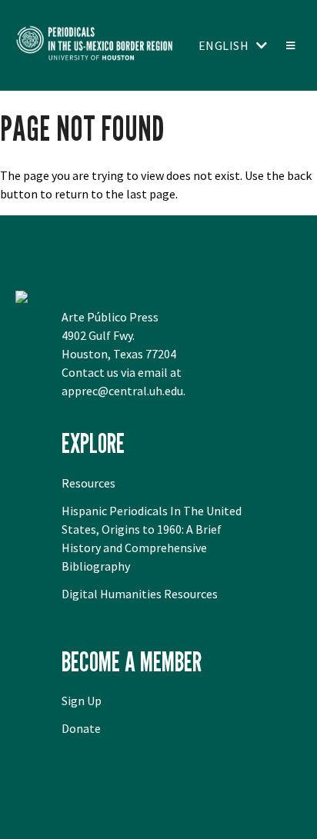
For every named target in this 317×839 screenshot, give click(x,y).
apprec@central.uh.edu (122, 390)
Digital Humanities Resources (140, 593)
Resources (88, 483)
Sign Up (82, 700)
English (224, 45)
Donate (81, 728)
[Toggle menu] (289, 45)
